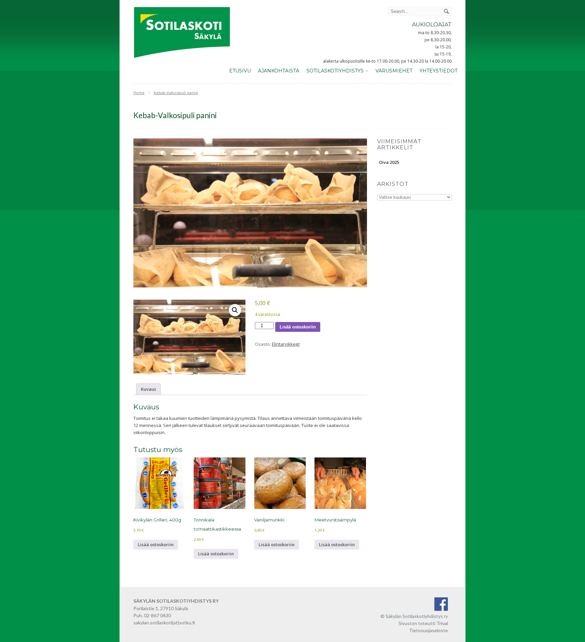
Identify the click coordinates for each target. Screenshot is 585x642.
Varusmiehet (393, 71)
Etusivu (240, 71)
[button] (235, 310)
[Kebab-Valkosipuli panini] (250, 212)
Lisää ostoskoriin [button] (156, 544)
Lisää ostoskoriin (298, 326)
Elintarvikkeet (286, 344)
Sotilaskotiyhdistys (335, 71)
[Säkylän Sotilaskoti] (182, 59)
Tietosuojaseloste (428, 630)
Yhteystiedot (438, 71)
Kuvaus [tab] (148, 389)
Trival (442, 623)
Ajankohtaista (278, 71)
